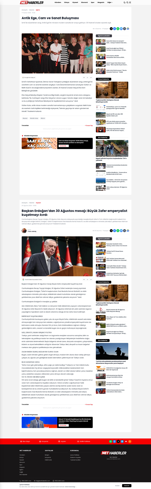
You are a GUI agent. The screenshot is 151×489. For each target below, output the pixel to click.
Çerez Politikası (74, 455)
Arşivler (63, 441)
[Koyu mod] (125, 2)
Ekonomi (84, 2)
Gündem (58, 2)
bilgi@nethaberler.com (43, 481)
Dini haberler (23, 474)
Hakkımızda (48, 460)
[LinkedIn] (122, 441)
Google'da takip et (29, 77)
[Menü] (130, 2)
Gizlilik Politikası (85, 441)
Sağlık (21, 472)
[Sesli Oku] (84, 77)
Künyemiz (45, 441)
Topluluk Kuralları (75, 460)
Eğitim (21, 470)
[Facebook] (114, 441)
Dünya (66, 2)
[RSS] (129, 441)
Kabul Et (126, 486)
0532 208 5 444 (26, 481)
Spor (92, 2)
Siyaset (75, 2)
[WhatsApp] (110, 441)
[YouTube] (126, 441)
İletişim (47, 455)
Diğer (109, 2)
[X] (118, 441)
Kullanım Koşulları (75, 457)
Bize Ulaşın (26, 441)
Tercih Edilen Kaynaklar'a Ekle (33, 279)
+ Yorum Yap (89, 125)
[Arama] (127, 2)
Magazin (101, 2)
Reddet (117, 486)
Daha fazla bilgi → (71, 487)
